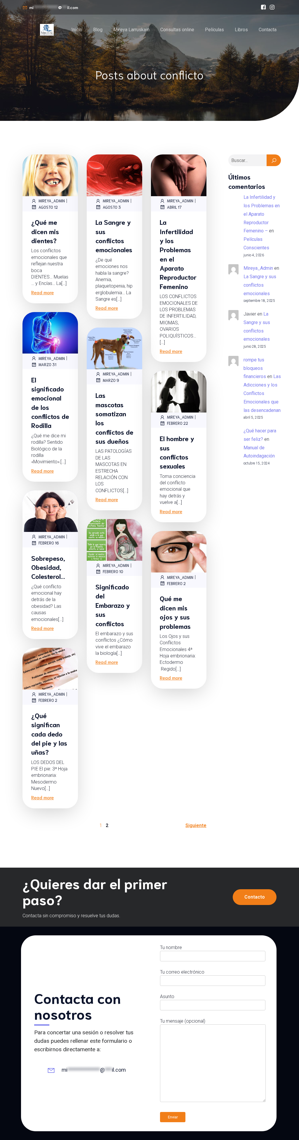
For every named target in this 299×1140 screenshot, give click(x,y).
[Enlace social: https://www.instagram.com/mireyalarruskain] (272, 7)
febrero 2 (176, 583)
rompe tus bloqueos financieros (255, 368)
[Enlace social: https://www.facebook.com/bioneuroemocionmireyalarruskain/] (263, 7)
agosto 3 (112, 207)
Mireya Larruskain (131, 29)
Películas (214, 29)
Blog (97, 29)
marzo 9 (111, 380)
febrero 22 (177, 423)
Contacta (268, 29)
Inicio (76, 29)
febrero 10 (113, 571)
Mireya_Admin (52, 200)
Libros (241, 29)
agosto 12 (48, 207)
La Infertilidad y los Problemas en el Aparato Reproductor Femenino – (262, 214)
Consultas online (177, 29)
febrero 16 (49, 542)
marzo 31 (47, 364)
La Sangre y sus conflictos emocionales (260, 285)
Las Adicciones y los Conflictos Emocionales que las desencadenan (262, 393)
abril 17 (174, 207)
